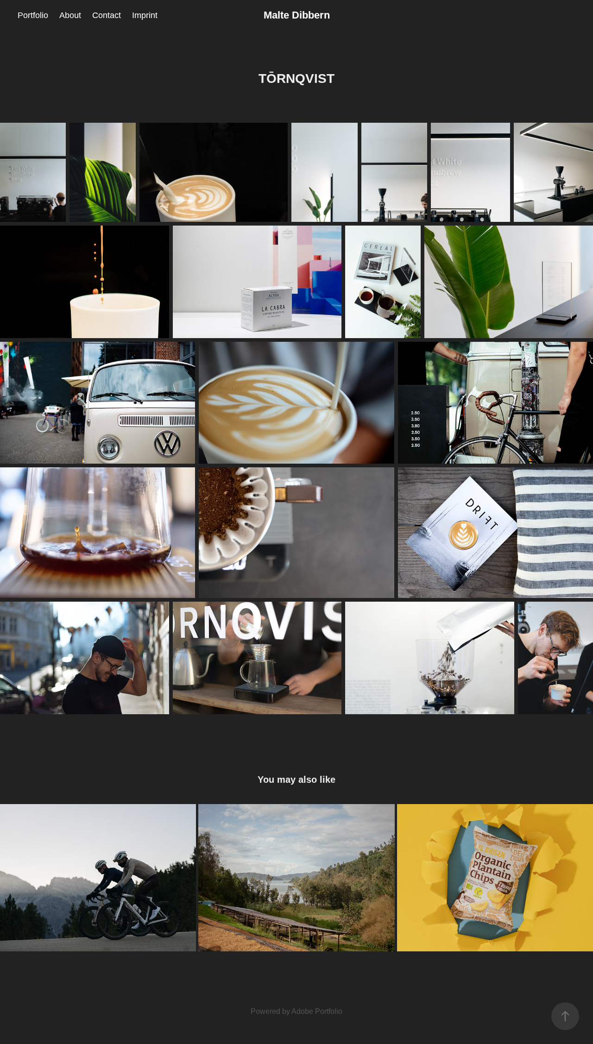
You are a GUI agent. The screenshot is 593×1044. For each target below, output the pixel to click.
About (70, 15)
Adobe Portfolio (316, 1011)
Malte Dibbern (297, 15)
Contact (106, 15)
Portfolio (33, 15)
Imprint (145, 15)
